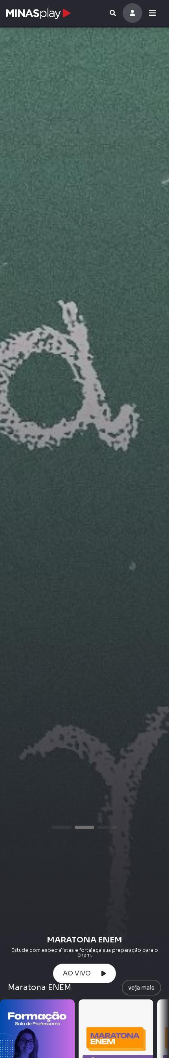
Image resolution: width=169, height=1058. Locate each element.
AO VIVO (78, 973)
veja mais (141, 987)
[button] (62, 827)
